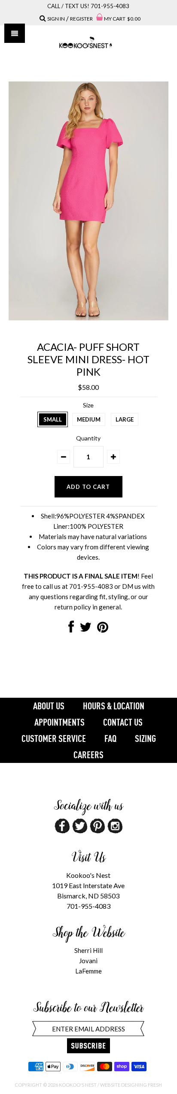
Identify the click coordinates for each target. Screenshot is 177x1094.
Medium (89, 419)
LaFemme (88, 971)
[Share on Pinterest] (102, 629)
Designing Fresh (141, 1085)
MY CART (122, 18)
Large (125, 419)
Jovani (88, 960)
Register (81, 18)
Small (52, 419)
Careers (88, 754)
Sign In (56, 18)
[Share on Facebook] (71, 629)
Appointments (59, 722)
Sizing (145, 738)
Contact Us (123, 722)
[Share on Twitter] (85, 629)
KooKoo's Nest (78, 1085)
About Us (48, 705)
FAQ (110, 738)
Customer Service (53, 738)
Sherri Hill (88, 950)
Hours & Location (113, 705)
